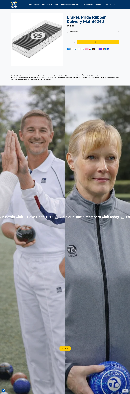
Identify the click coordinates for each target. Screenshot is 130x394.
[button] (3, 390)
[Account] (114, 4)
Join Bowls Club (65, 348)
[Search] (111, 4)
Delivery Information (74, 31)
